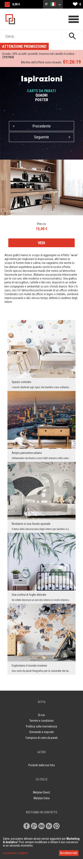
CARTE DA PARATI (41, 90)
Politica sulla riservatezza (41, 726)
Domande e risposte (41, 732)
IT (46, 4)
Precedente (32, 126)
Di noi (41, 715)
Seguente (52, 137)
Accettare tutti (68, 853)
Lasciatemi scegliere (15, 853)
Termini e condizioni (41, 720)
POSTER (41, 99)
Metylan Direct (41, 792)
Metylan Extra (42, 798)
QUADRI (42, 95)
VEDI (41, 243)
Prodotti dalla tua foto (41, 765)
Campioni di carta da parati (42, 737)
